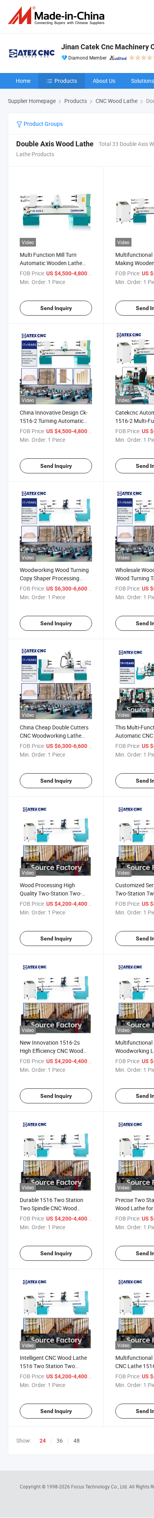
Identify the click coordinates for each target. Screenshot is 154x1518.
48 (76, 1440)
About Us (104, 80)
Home (23, 80)
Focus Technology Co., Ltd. (100, 1486)
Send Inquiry (56, 308)
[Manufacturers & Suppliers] (57, 15)
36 (59, 1440)
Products (65, 80)
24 (42, 1441)
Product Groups (43, 123)
